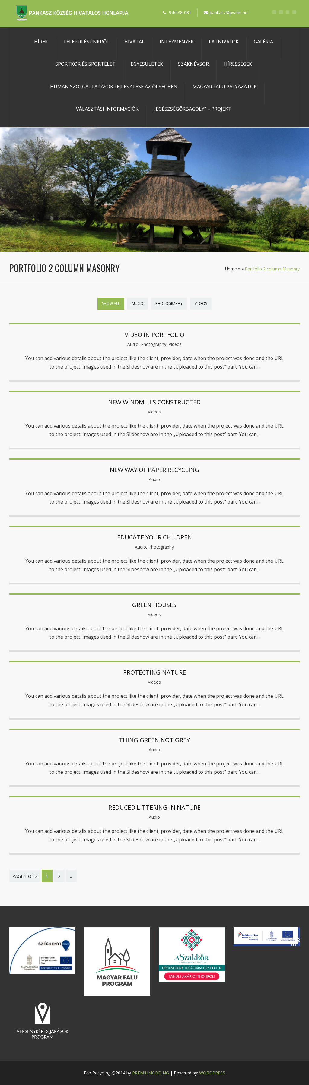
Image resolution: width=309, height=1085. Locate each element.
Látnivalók (224, 41)
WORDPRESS (212, 1073)
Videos (201, 303)
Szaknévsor (193, 64)
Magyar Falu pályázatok (225, 86)
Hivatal (134, 41)
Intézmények (177, 41)
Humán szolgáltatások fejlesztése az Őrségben (113, 86)
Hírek (41, 41)
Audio (137, 303)
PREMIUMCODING (150, 1073)
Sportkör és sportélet (85, 64)
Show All (111, 303)
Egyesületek (147, 64)
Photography (169, 303)
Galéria (263, 41)
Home (231, 269)
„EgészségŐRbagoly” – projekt (192, 109)
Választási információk (107, 109)
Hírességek (238, 64)
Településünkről (86, 41)
